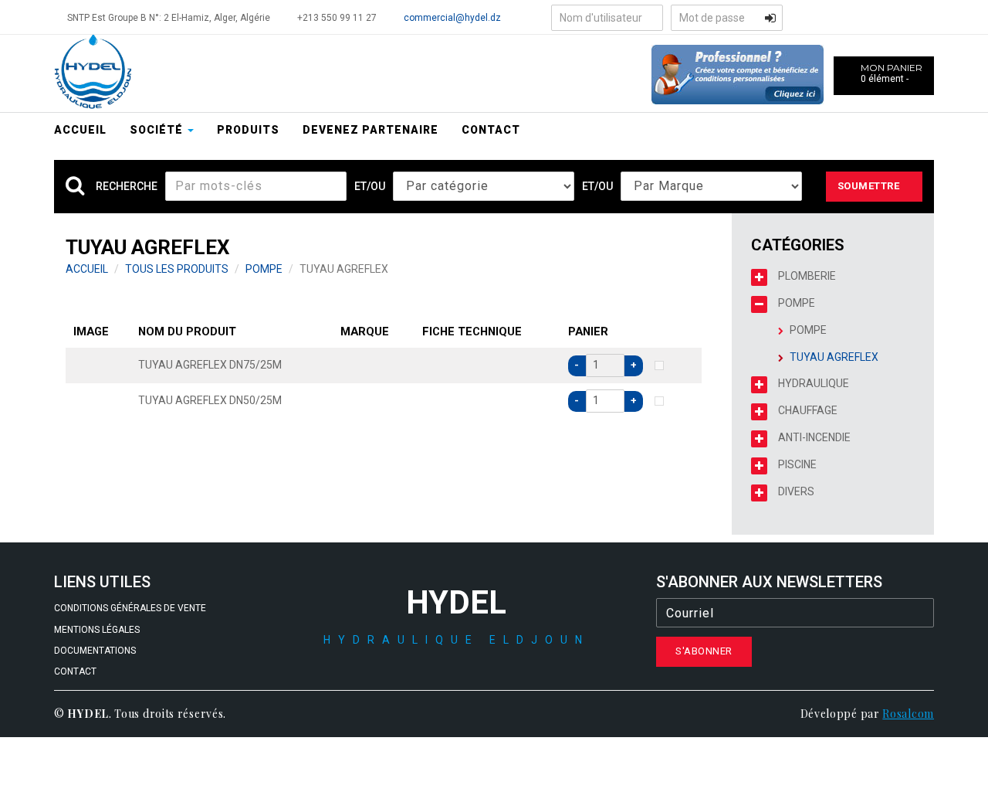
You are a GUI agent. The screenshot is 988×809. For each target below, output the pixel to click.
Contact (491, 130)
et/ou (369, 186)
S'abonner (704, 651)
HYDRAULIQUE (813, 383)
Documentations (95, 650)
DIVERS (796, 491)
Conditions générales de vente (130, 608)
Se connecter (770, 18)
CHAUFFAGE (807, 410)
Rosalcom (908, 713)
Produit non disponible (659, 365)
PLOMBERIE (807, 276)
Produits (248, 130)
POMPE (264, 269)
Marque (364, 331)
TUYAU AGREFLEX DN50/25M (210, 400)
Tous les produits (176, 269)
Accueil (80, 130)
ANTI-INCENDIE (814, 437)
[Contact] (737, 73)
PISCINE (797, 464)
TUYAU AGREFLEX (834, 357)
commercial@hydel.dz (452, 17)
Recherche (126, 186)
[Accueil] (92, 72)
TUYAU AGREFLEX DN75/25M (210, 365)
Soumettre (868, 186)
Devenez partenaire (370, 130)
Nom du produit (187, 331)
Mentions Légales (97, 629)
